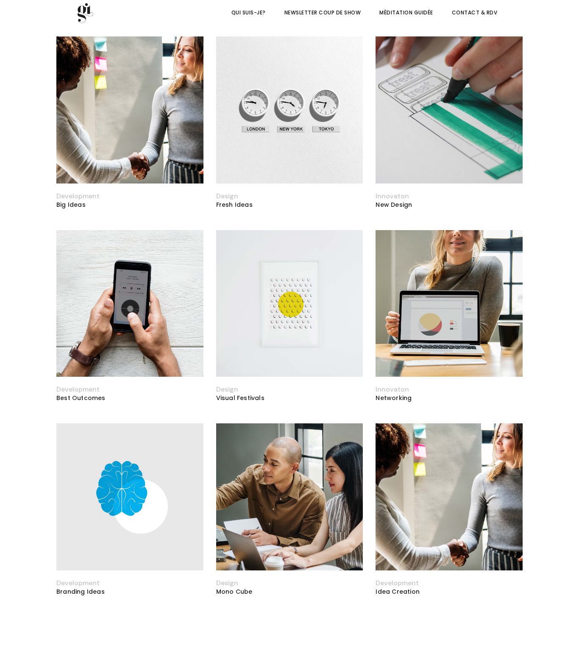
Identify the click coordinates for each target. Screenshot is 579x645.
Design (227, 196)
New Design (394, 204)
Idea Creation (398, 591)
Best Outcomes (81, 398)
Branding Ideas (80, 591)
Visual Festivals (240, 398)
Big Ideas (71, 204)
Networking (394, 398)
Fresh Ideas (234, 204)
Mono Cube (234, 591)
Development (78, 196)
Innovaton (392, 196)
